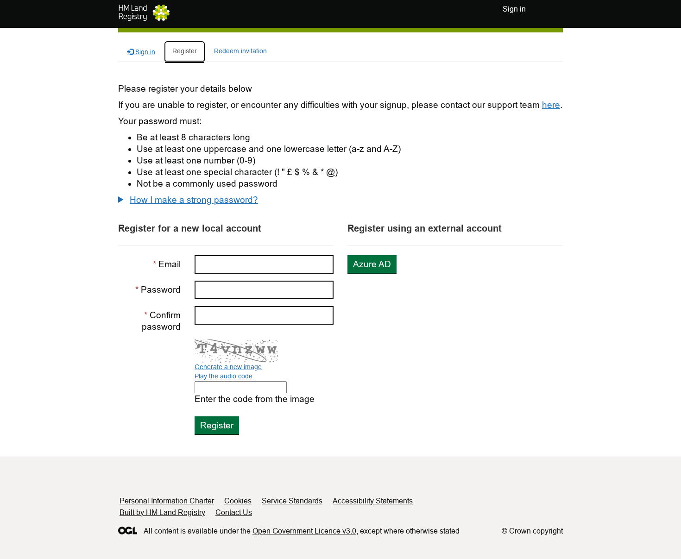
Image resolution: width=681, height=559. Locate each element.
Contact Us (233, 512)
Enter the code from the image (255, 399)
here (551, 105)
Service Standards (292, 501)
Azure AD (372, 264)
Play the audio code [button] (223, 376)
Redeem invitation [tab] (240, 51)
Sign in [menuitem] (514, 9)
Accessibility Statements (373, 501)
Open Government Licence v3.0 (304, 531)
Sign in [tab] (144, 52)
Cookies (238, 501)
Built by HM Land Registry (162, 512)
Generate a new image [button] (228, 367)
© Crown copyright (532, 531)
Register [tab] (184, 51)
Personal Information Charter (167, 501)
